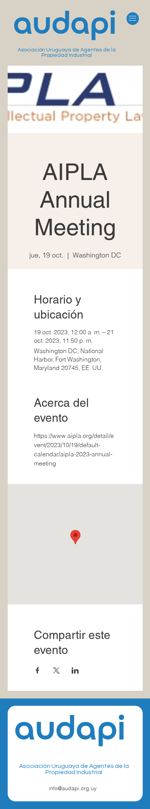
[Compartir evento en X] (56, 670)
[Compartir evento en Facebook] (37, 670)
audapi (65, 26)
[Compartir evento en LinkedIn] (75, 670)
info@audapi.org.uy (73, 788)
